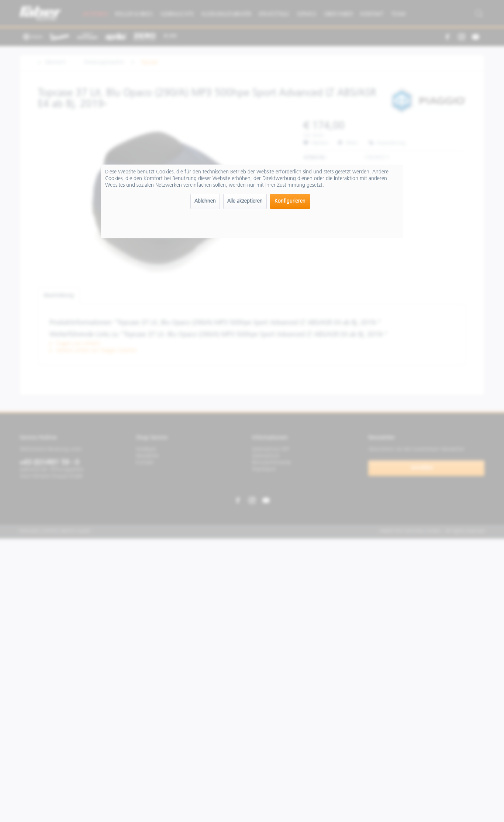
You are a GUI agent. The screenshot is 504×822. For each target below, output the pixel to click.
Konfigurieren (290, 201)
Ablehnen (205, 201)
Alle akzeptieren (245, 201)
